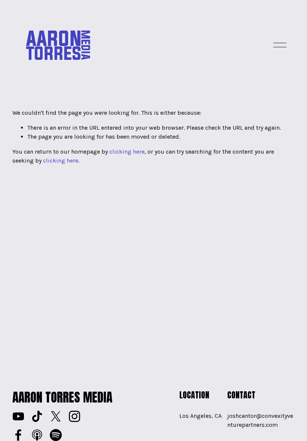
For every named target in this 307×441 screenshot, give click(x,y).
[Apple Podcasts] (37, 435)
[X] (56, 416)
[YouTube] (18, 416)
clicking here (127, 151)
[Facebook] (18, 435)
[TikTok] (37, 416)
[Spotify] (56, 435)
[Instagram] (74, 416)
